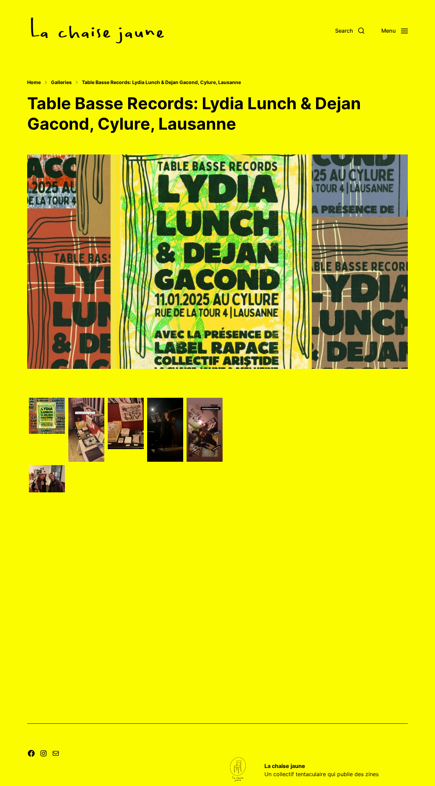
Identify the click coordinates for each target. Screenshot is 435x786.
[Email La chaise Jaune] (56, 753)
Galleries (61, 82)
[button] (350, 30)
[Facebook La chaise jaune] (31, 753)
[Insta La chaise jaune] (43, 753)
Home (34, 82)
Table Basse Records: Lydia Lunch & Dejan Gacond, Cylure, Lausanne (161, 82)
